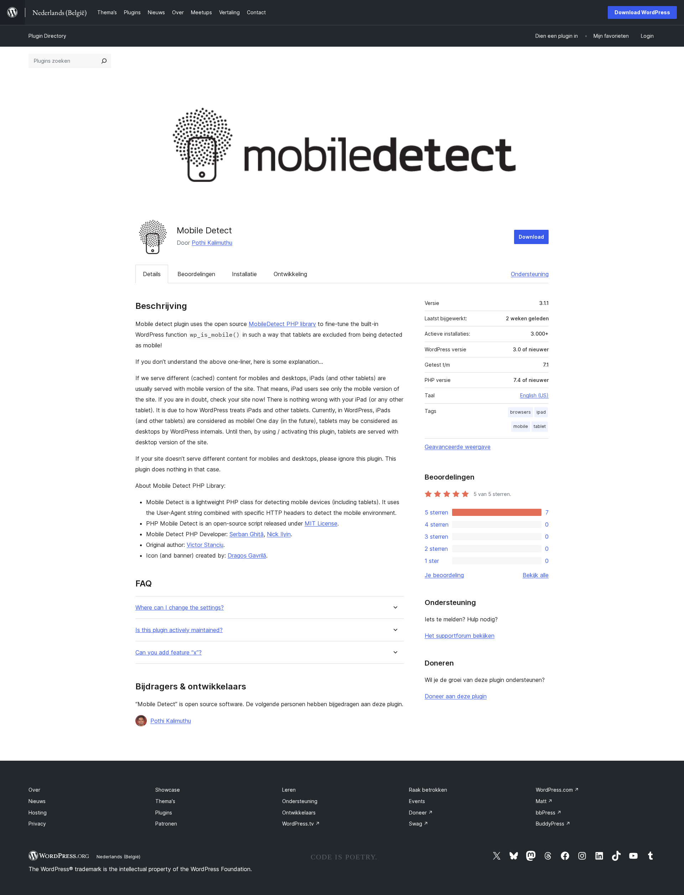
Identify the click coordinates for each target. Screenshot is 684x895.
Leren (289, 790)
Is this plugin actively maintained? (179, 630)
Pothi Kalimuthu (212, 242)
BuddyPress (553, 824)
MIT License (321, 523)
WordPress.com (557, 790)
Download (531, 237)
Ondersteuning (530, 274)
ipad (541, 412)
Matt (544, 801)
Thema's (165, 801)
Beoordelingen (196, 274)
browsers (520, 412)
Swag (418, 824)
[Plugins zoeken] (104, 61)
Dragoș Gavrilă (247, 555)
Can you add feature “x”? (168, 652)
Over (34, 790)
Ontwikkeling (290, 274)
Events (417, 801)
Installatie (244, 274)
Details (152, 274)
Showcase (167, 790)
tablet (540, 426)
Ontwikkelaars (299, 812)
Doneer (421, 812)
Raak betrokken (428, 790)
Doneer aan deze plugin (456, 696)
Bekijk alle (536, 575)
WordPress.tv (301, 824)
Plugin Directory (47, 36)
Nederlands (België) (118, 856)
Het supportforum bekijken (459, 635)
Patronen (166, 824)
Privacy (37, 824)
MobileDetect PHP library (282, 323)
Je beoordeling (444, 575)
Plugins (163, 812)
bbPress (548, 812)
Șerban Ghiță (246, 534)
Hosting (37, 812)
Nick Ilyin (279, 534)
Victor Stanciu (205, 544)
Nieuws (37, 801)
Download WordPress (642, 12)
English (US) (534, 395)
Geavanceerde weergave (458, 446)
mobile (520, 426)
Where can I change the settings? (179, 607)
